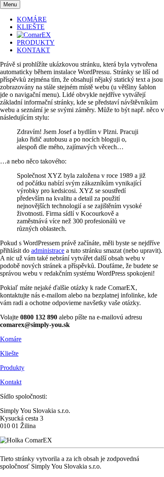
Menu (10, 4)
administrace (47, 250)
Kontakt (10, 382)
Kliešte (9, 353)
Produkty (12, 367)
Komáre (10, 339)
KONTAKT (33, 50)
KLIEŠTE (31, 26)
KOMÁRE (32, 19)
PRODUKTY (36, 42)
